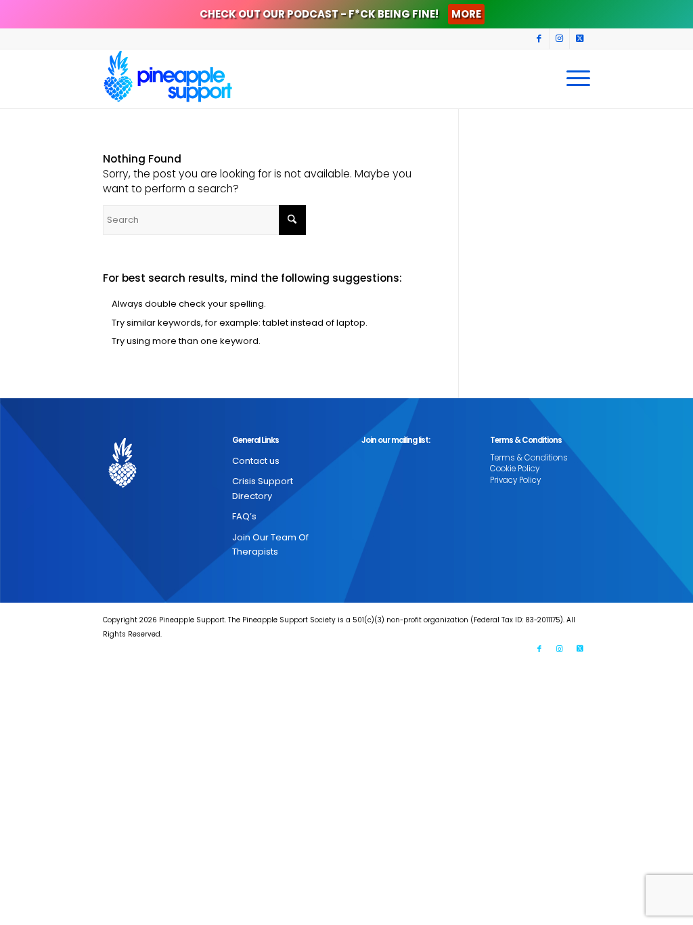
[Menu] (574, 78)
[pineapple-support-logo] (168, 78)
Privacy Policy (515, 480)
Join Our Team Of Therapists (270, 544)
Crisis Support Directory (262, 488)
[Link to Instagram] (559, 38)
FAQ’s (244, 516)
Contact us (256, 460)
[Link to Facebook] (539, 38)
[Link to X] (580, 38)
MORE (466, 14)
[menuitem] (574, 78)
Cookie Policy (514, 468)
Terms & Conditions (529, 457)
